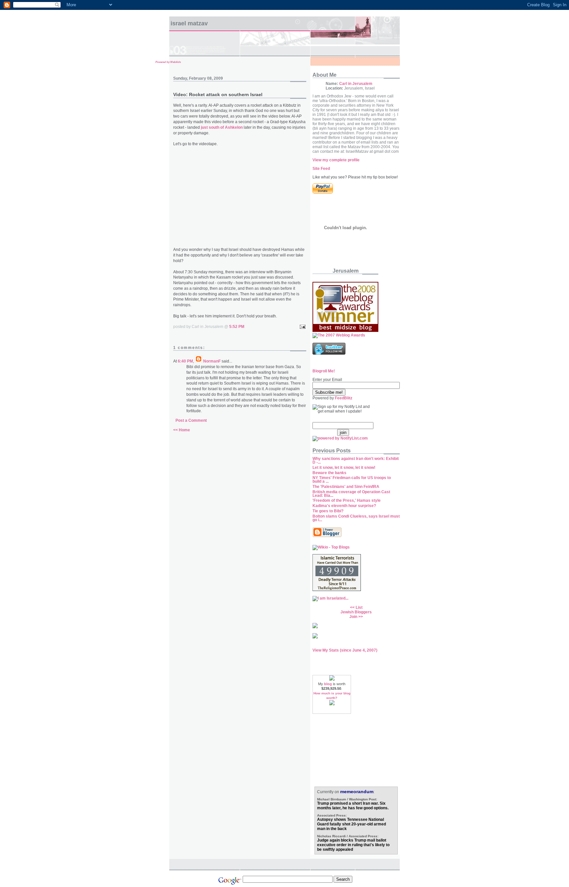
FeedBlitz (343, 398)
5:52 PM (236, 326)
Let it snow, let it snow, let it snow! (343, 467)
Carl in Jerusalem (355, 83)
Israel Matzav (189, 23)
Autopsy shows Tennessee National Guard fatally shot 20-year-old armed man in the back (351, 824)
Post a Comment (191, 420)
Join (353, 616)
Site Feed (321, 168)
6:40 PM (185, 361)
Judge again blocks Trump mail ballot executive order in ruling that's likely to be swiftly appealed (353, 845)
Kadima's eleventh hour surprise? (344, 505)
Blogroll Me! (323, 371)
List (359, 607)
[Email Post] (301, 326)
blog (328, 684)
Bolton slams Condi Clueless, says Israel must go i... (356, 518)
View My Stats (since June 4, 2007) (344, 650)
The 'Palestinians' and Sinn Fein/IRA (345, 486)
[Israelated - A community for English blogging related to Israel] (330, 598)
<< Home (181, 430)
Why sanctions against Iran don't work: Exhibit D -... (355, 460)
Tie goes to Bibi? (327, 511)
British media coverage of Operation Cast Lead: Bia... (351, 494)
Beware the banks (329, 472)
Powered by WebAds (168, 62)
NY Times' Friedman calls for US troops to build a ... (351, 479)
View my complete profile (336, 160)
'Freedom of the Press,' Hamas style (346, 500)
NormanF (212, 361)
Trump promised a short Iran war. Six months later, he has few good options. (353, 805)
